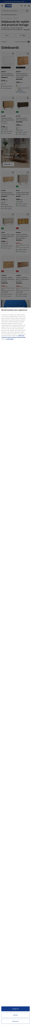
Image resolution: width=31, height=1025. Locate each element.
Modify (15, 1015)
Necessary (15, 1021)
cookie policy (10, 339)
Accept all (15, 1009)
